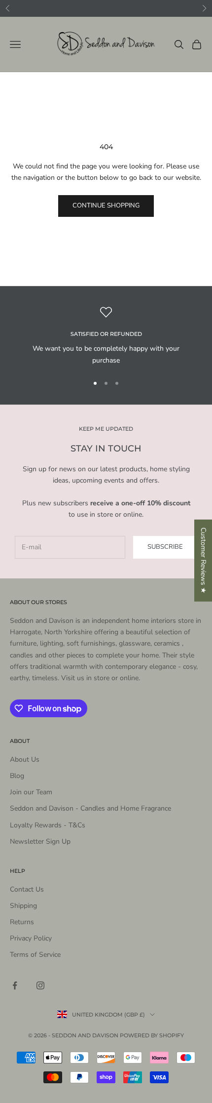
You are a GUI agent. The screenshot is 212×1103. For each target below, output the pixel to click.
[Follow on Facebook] (15, 985)
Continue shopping (106, 205)
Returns (22, 922)
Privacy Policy (31, 938)
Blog (17, 775)
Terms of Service (35, 954)
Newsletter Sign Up (40, 841)
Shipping (23, 905)
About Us (24, 759)
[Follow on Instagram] (40, 985)
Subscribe (165, 546)
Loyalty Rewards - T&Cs (47, 825)
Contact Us (27, 889)
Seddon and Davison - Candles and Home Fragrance (90, 808)
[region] (106, 336)
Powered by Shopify (152, 1035)
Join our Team (31, 792)
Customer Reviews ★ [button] (203, 560)
